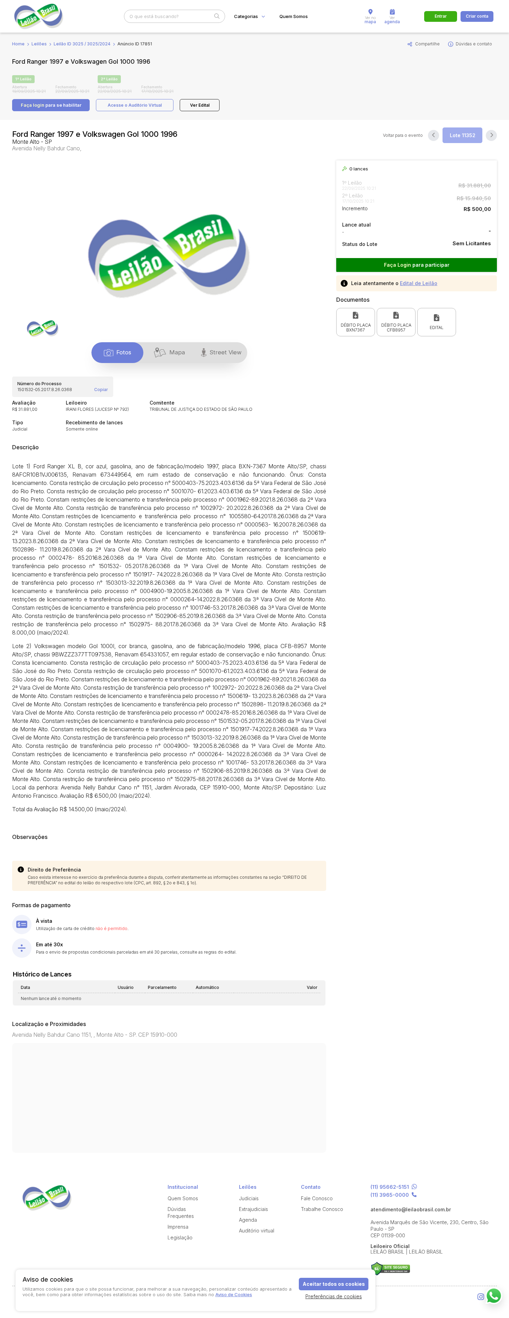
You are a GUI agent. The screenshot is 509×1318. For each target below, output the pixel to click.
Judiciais (249, 1198)
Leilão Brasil (46, 16)
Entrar (441, 16)
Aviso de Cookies (233, 1294)
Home (18, 43)
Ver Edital (199, 105)
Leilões (39, 43)
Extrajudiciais (253, 1209)
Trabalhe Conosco (322, 1209)
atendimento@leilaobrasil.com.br (410, 1209)
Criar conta (477, 16)
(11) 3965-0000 (389, 1195)
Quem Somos (293, 16)
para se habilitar (51, 105)
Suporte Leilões (390, 1268)
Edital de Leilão (418, 283)
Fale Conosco (317, 1198)
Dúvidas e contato (474, 43)
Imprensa (178, 1227)
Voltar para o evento (403, 135)
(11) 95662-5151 (389, 1187)
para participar (416, 265)
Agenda (248, 1220)
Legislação (180, 1237)
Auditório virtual (256, 1230)
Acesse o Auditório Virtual (135, 105)
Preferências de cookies (333, 1296)
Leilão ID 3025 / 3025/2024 (82, 43)
